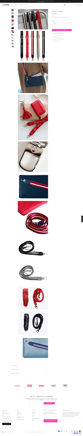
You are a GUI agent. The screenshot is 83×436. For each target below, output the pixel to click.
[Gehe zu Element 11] (12, 44)
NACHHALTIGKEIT (19, 413)
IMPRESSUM (4, 412)
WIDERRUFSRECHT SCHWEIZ (7, 420)
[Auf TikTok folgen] (10, 427)
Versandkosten (57, 17)
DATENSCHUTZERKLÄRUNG (6, 417)
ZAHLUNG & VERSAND (6, 421)
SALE (26, 4)
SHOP (12, 4)
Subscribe (49, 403)
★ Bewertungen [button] (82, 218)
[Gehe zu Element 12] (12, 46)
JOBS (33, 415)
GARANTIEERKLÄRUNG (20, 419)
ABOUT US (17, 4)
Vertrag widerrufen (6, 423)
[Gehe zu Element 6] (12, 28)
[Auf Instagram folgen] (5, 427)
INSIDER (33, 420)
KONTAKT (33, 412)
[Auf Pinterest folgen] (7, 427)
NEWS (22, 4)
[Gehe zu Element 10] (12, 41)
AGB (3, 415)
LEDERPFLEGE (18, 412)
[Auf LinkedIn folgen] (12, 427)
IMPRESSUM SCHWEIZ (6, 413)
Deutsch (71, 4)
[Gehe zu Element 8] (12, 35)
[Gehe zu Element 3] (12, 16)
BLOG (33, 417)
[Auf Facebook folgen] (2, 427)
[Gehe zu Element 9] (12, 38)
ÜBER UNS (33, 413)
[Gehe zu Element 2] (12, 13)
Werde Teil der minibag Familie (50, 421)
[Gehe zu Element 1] (12, 10)
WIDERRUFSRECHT (5, 418)
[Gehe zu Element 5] (12, 24)
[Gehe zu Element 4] (12, 21)
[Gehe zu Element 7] (12, 31)
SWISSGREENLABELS (35, 418)
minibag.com (54, 9)
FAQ (17, 415)
